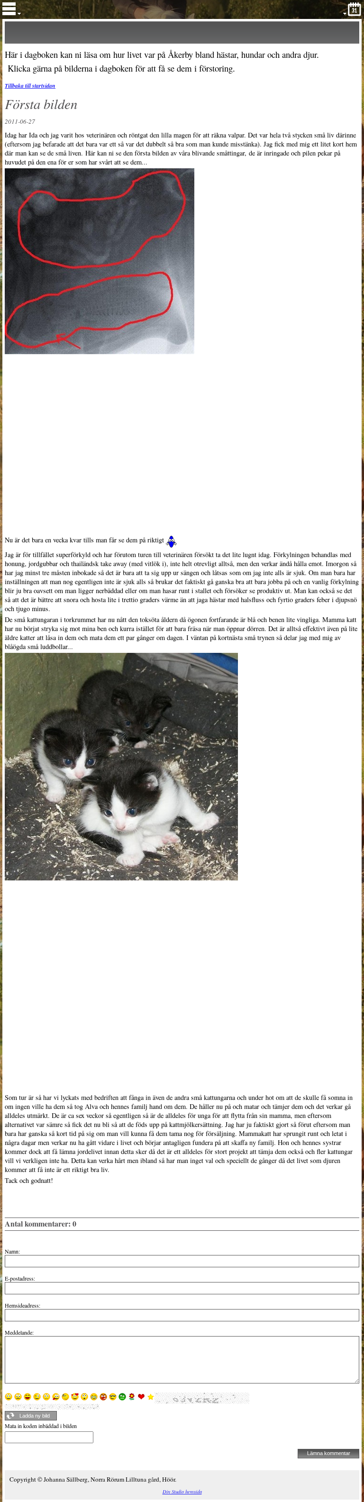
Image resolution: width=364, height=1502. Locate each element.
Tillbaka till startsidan (30, 86)
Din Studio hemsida (182, 1491)
